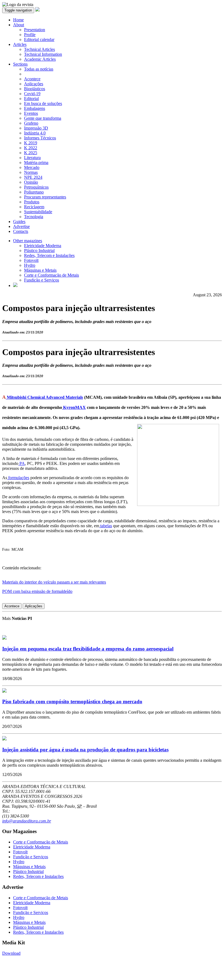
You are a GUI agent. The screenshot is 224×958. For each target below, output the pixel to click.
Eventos (31, 113)
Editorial (31, 98)
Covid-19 (32, 93)
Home (18, 19)
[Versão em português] (15, 285)
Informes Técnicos (40, 138)
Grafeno (31, 123)
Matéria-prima (36, 162)
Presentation (34, 29)
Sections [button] (20, 64)
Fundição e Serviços (41, 280)
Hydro (29, 265)
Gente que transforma (42, 118)
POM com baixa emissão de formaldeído (37, 591)
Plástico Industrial (39, 250)
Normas (31, 172)
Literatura (32, 157)
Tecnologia (33, 216)
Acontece (32, 79)
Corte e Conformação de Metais (51, 275)
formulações (18, 477)
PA (21, 463)
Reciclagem (34, 206)
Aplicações (33, 83)
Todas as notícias (38, 69)
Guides (19, 221)
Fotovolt (31, 260)
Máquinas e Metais (40, 270)
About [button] (18, 24)
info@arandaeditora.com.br (26, 821)
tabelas (105, 525)
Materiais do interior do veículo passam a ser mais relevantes (54, 582)
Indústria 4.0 (35, 133)
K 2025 (30, 152)
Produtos (31, 202)
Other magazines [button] (27, 240)
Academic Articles (40, 59)
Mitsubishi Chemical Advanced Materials (44, 397)
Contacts (20, 231)
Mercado (31, 167)
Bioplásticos (34, 88)
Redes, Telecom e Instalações (49, 255)
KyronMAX (74, 407)
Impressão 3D (36, 128)
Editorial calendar (39, 39)
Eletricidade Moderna (42, 245)
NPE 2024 (33, 177)
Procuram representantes (45, 197)
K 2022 (30, 147)
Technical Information (43, 54)
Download (11, 953)
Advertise (21, 226)
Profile (30, 34)
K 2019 (30, 142)
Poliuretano (34, 192)
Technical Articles (39, 49)
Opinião (31, 182)
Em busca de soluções (43, 103)
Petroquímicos (36, 187)
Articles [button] (19, 44)
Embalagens (34, 108)
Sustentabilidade (38, 211)
